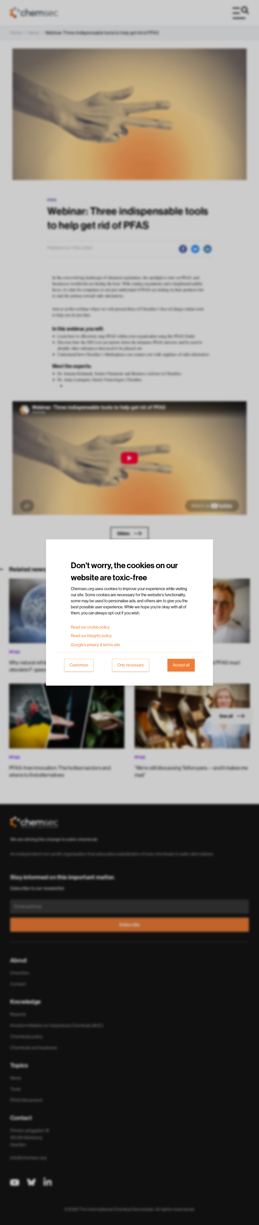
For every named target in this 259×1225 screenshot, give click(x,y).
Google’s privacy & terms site (95, 645)
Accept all (181, 665)
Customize (79, 665)
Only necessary (130, 665)
